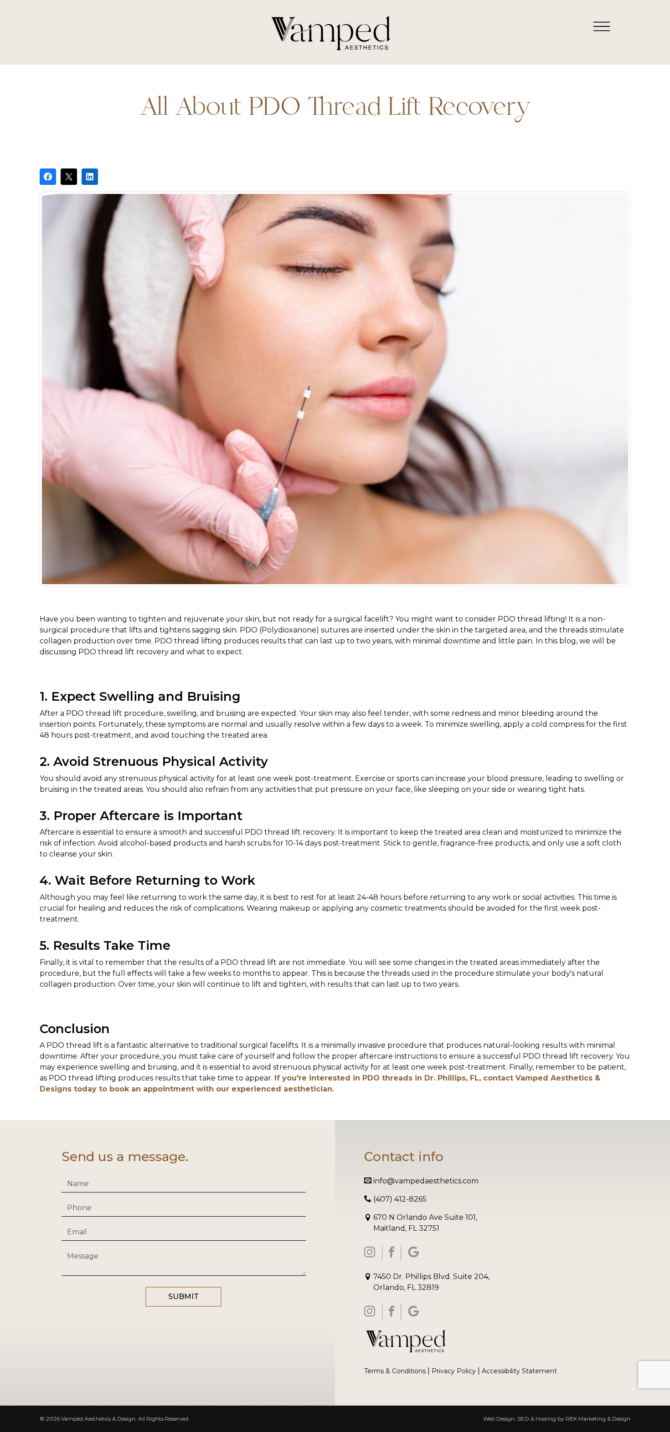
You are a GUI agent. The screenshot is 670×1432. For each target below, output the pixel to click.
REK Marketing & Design (598, 1418)
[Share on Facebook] (48, 176)
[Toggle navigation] (601, 26)
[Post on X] (69, 176)
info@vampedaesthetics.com (425, 1181)
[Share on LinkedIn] (90, 176)
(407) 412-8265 (399, 1199)
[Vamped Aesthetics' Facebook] (391, 1253)
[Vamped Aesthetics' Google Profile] (413, 1253)
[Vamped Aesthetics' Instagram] (369, 1253)
